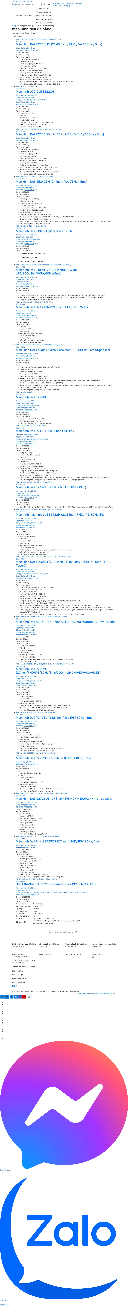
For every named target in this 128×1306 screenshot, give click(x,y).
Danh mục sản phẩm (23, 16)
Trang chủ (15, 26)
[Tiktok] (29, 997)
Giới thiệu (22, 1)
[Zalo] (16, 997)
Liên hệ (30, 1)
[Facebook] (20, 997)
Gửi (76, 932)
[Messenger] (11, 997)
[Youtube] (24, 997)
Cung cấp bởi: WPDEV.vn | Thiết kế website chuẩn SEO (96, 993)
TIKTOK (15, 1)
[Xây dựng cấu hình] (2, 997)
